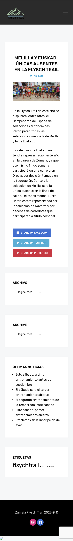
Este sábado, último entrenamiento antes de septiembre (33, 380)
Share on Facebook (33, 232)
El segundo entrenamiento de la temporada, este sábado (37, 402)
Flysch (43, 466)
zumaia (50, 466)
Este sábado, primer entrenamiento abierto (32, 412)
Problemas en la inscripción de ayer (38, 422)
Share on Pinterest (34, 253)
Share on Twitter (33, 242)
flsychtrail (26, 465)
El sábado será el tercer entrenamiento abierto (32, 392)
